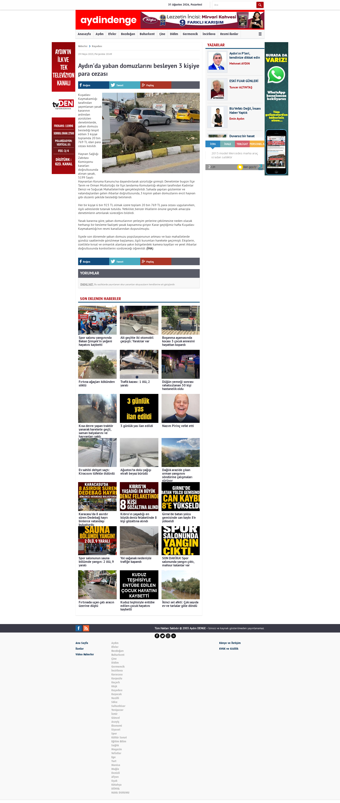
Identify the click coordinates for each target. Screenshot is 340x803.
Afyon (115, 777)
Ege (113, 757)
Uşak (114, 781)
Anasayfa (84, 34)
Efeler (112, 34)
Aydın (99, 34)
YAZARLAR (216, 45)
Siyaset (115, 729)
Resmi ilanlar (229, 34)
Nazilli (115, 698)
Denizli (115, 773)
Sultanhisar (118, 706)
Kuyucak (116, 694)
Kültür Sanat (119, 737)
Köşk (114, 686)
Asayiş (115, 721)
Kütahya (116, 784)
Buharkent (147, 34)
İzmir (114, 714)
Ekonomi (116, 725)
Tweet (119, 85)
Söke (114, 702)
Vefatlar (116, 753)
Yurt (113, 761)
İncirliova (209, 34)
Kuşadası (97, 46)
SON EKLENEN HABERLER (100, 298)
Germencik (190, 34)
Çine (162, 34)
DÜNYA (115, 788)
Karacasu (117, 674)
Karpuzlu (116, 678)
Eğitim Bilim (118, 741)
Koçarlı (115, 682)
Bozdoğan (128, 34)
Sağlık (115, 745)
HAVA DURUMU (120, 792)
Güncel (115, 718)
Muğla (115, 769)
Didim (174, 34)
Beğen (86, 85)
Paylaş (150, 85)
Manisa (115, 765)
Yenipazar (117, 710)
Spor (114, 733)
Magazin (116, 749)
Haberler (83, 46)
